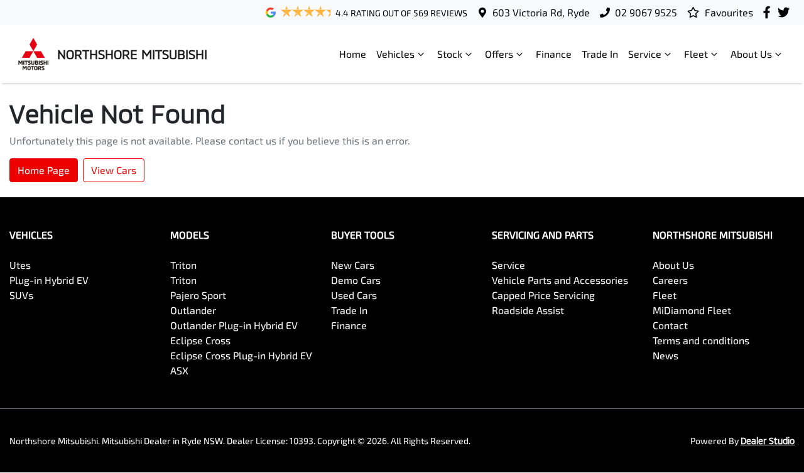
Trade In (600, 54)
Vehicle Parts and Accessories (560, 280)
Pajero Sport (198, 295)
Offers (499, 54)
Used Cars (354, 295)
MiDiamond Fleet (692, 310)
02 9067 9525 (646, 12)
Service (644, 54)
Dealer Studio (768, 440)
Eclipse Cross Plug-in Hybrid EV (241, 355)
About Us (751, 54)
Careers (670, 280)
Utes (20, 265)
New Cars (352, 265)
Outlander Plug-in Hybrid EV (234, 325)
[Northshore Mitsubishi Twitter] (786, 12)
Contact (670, 325)
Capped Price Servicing (543, 295)
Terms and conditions (701, 340)
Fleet (696, 54)
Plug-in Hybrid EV (49, 280)
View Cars (113, 170)
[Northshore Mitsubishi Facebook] (769, 12)
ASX (179, 370)
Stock (449, 54)
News (665, 355)
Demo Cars (356, 280)
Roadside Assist (528, 310)
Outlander (193, 310)
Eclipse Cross (200, 340)
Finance (554, 54)
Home (352, 54)
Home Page (44, 170)
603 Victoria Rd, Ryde (541, 12)
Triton (183, 265)
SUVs (21, 295)
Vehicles (395, 54)
